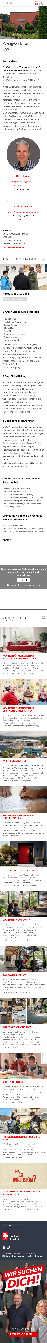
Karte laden (23, 580)
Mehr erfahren (23, 575)
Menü (9, 3)
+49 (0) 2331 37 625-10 (25, 216)
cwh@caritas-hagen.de (13, 247)
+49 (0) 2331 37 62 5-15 (25, 186)
